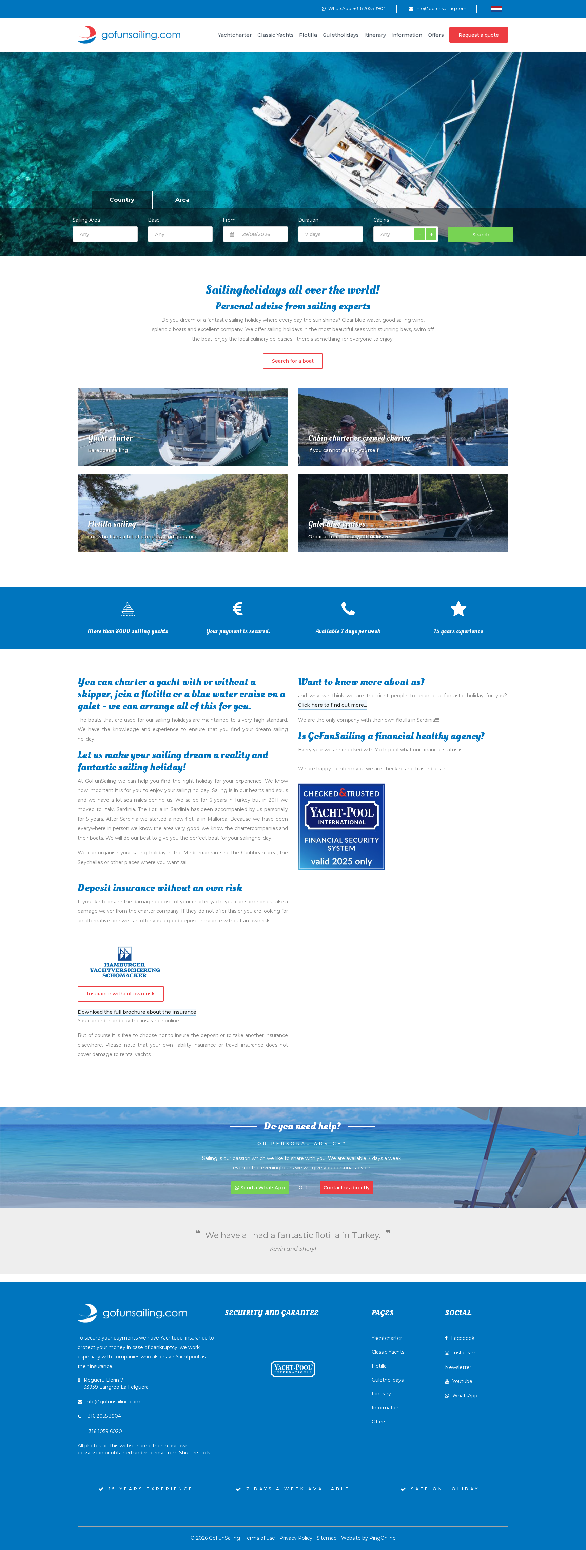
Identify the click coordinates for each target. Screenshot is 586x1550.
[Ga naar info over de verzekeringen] (125, 962)
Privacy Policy (295, 1538)
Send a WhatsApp (262, 1188)
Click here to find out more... (332, 705)
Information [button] (406, 35)
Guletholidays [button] (341, 35)
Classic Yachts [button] (275, 35)
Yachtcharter (387, 1338)
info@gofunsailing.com (441, 8)
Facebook (462, 1338)
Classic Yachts (388, 1352)
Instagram (464, 1353)
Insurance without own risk (121, 994)
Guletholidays (388, 1380)
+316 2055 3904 (103, 1416)
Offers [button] (436, 35)
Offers (379, 1421)
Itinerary (381, 1394)
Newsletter (458, 1367)
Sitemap (327, 1538)
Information (386, 1408)
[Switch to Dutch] (496, 8)
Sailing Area (86, 220)
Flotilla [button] (308, 35)
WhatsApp (464, 1396)
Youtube (462, 1381)
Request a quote (478, 35)
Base (154, 220)
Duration (308, 220)
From (229, 220)
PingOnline (382, 1538)
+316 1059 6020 (144, 1442)
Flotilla (379, 1366)
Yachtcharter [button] (235, 35)
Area (182, 199)
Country (122, 199)
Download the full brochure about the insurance (137, 1012)
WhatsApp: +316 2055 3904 (357, 8)
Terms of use (260, 1538)
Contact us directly (347, 1188)
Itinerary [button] (375, 35)
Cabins (381, 220)
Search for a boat (293, 361)
